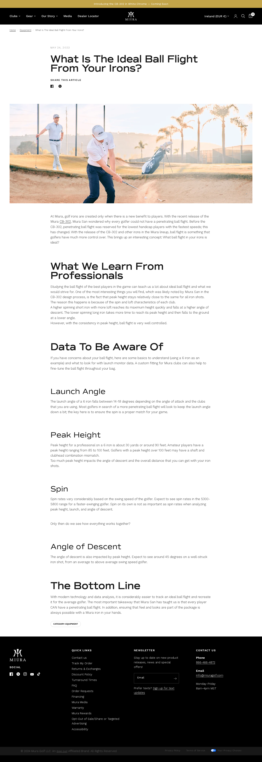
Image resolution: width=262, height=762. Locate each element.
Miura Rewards (81, 713)
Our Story (48, 16)
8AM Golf (62, 751)
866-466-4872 (205, 662)
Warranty (78, 708)
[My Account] (235, 16)
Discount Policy (82, 674)
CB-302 (65, 221)
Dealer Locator (88, 16)
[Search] (243, 16)
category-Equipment (65, 624)
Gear (29, 16)
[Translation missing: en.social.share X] (60, 86)
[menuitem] (16, 16)
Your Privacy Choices (229, 750)
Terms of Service (195, 750)
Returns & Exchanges (86, 669)
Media (67, 16)
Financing (78, 696)
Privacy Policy (172, 750)
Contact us (79, 657)
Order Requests (82, 691)
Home (13, 30)
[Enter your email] (175, 678)
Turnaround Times (84, 680)
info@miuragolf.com (209, 675)
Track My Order (82, 663)
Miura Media (79, 702)
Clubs (13, 16)
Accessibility (80, 729)
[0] (249, 16)
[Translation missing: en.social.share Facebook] (52, 86)
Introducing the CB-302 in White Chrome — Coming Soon (131, 3)
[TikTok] (39, 674)
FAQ (74, 685)
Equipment (25, 30)
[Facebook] (11, 674)
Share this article (65, 80)
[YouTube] (32, 674)
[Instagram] (25, 674)
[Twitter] (18, 674)
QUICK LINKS (82, 650)
